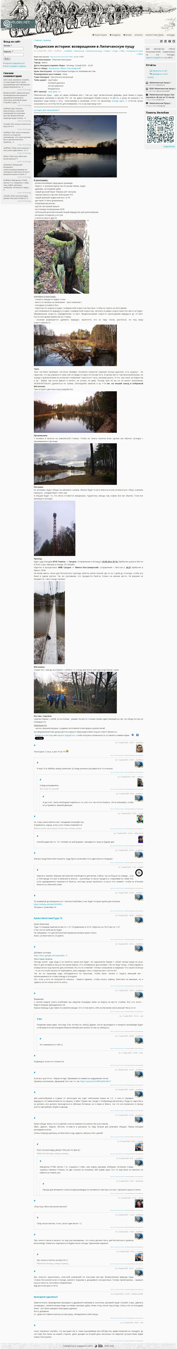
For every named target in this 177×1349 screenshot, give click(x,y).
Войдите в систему (44, 735)
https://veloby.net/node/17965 (61, 57)
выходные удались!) (46, 1296)
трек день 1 (53, 91)
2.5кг (39, 1019)
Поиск (139, 35)
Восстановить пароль (15, 66)
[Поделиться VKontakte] (137, 735)
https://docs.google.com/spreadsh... (50, 955)
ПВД (122, 51)
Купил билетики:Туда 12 (48, 918)
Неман (107, 51)
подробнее (168, 146)
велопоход (79, 51)
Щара (140, 54)
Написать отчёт (159, 70)
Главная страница (42, 40)
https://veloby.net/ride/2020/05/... (48, 904)
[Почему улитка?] (161, 41)
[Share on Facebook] (133, 735)
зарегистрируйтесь (66, 735)
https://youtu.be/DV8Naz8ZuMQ (94, 1081)
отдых (115, 51)
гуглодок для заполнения (46, 110)
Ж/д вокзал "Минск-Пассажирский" (65, 68)
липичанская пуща (94, 51)
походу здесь (118, 101)
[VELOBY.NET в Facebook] (170, 41)
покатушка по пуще (135, 51)
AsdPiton (68, 51)
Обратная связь (155, 35)
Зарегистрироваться (14, 63)
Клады (171, 35)
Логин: (7, 45)
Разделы (115, 35)
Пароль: (8, 51)
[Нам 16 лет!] (165, 41)
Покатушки (100, 35)
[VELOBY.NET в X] (174, 41)
